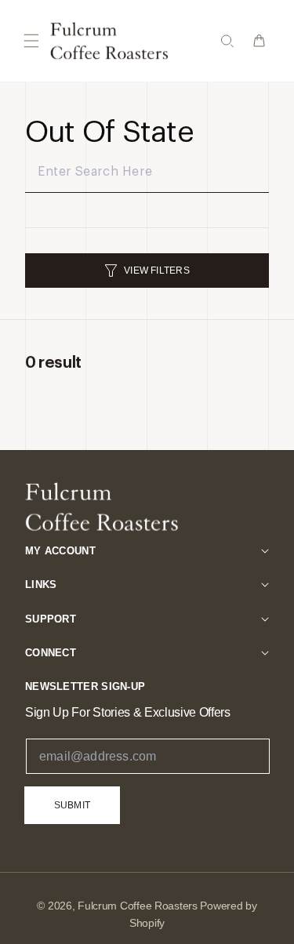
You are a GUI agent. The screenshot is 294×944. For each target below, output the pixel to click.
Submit (72, 805)
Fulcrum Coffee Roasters (138, 905)
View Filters (157, 270)
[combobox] (147, 172)
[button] (31, 40)
